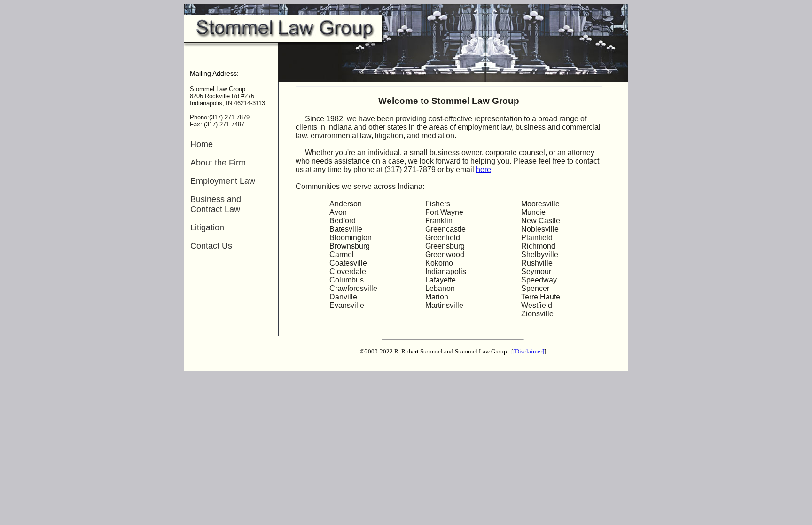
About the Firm (218, 162)
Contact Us (211, 246)
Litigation (207, 227)
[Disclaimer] (528, 351)
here (483, 169)
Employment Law (222, 181)
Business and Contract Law (215, 204)
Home (201, 144)
